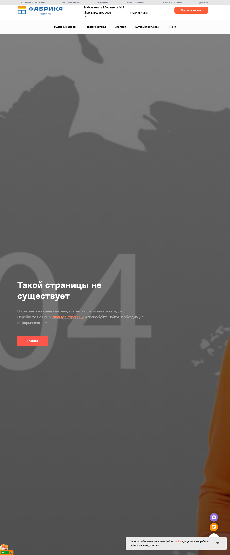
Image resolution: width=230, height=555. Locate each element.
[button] (191, 10)
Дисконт (204, 3)
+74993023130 (139, 13)
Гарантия (102, 3)
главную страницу (68, 317)
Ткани (172, 27)
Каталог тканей (172, 3)
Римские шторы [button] (96, 27)
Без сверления (70, 3)
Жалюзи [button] (121, 27)
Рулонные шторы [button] (65, 27)
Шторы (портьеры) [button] (147, 27)
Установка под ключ (33, 3)
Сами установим (135, 3)
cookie (177, 541)
